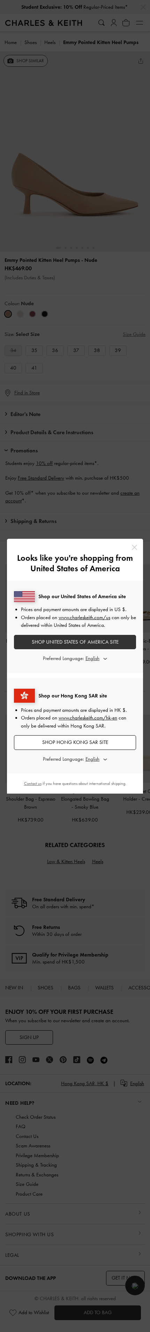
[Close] (134, 547)
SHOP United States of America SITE (75, 642)
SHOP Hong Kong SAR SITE (75, 742)
